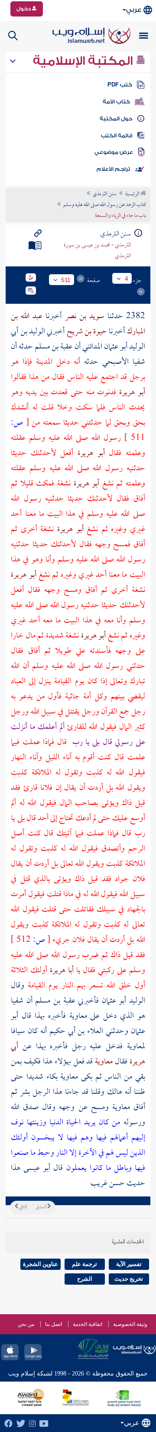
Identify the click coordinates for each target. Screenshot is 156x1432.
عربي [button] (133, 9)
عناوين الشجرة (40, 1264)
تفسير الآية (129, 1264)
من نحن (26, 1324)
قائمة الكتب (117, 136)
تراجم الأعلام (113, 169)
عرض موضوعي (113, 152)
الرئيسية (132, 194)
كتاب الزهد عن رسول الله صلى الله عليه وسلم (104, 205)
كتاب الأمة (116, 102)
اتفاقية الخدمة (87, 1324)
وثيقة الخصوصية (130, 1324)
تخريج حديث (128, 1279)
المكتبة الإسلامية (84, 61)
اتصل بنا (53, 1324)
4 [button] (126, 278)
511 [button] (66, 279)
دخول (24, 9)
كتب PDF (119, 85)
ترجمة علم (84, 1264)
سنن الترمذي (105, 194)
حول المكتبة (116, 119)
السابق (41, 1207)
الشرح (84, 1279)
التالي (22, 1207)
